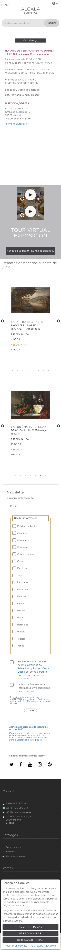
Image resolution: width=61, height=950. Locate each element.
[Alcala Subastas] (30, 10)
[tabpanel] (30, 733)
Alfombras (22, 540)
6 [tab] (43, 33)
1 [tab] (17, 33)
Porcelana (22, 625)
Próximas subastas (27, 526)
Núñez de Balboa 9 (18, 251)
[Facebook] (20, 764)
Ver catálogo (30, 40)
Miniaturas (22, 590)
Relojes (21, 632)
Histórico (10, 852)
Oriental (21, 604)
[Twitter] (11, 764)
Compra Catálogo (15, 856)
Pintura (21, 611)
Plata (20, 618)
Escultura (22, 568)
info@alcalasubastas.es (17, 124)
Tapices (21, 639)
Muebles (21, 596)
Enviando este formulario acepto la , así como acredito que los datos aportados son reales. (33, 670)
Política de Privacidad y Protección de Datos (33, 668)
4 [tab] (33, 33)
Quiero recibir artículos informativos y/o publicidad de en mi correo (34, 688)
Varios (20, 646)
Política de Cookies (16, 946)
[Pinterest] (50, 764)
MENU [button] (5, 5)
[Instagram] (40, 764)
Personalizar (30, 933)
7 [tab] (43, 370)
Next (56, 30)
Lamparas (22, 582)
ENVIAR (30, 710)
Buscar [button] (52, 23)
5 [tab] (38, 33)
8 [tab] (48, 370)
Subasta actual (14, 847)
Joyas (20, 575)
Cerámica (22, 547)
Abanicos (22, 533)
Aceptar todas (30, 927)
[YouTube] (30, 764)
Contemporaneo (26, 554)
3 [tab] (28, 33)
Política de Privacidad (43, 946)
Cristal (20, 561)
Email (13, 506)
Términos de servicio (37, 701)
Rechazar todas (30, 940)
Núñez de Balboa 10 (42, 251)
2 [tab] (23, 33)
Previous (4, 30)
